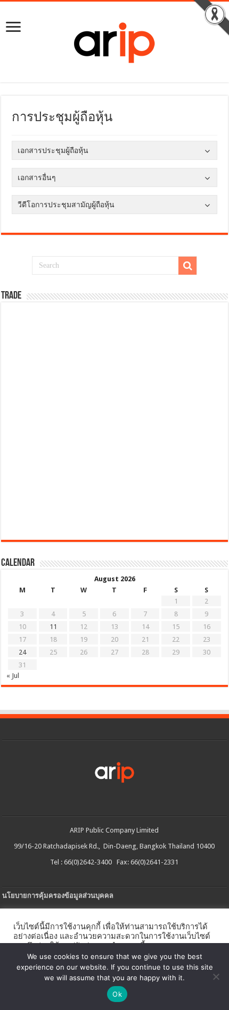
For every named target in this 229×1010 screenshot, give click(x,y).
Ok (117, 994)
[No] (215, 976)
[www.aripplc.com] (114, 40)
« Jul (12, 676)
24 (22, 652)
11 (53, 627)
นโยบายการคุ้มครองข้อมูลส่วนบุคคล (57, 895)
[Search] (187, 266)
